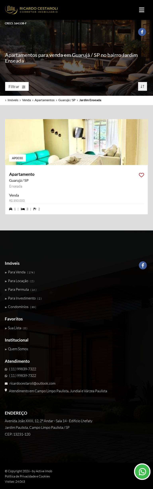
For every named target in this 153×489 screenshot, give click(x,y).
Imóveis (13, 100)
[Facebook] (143, 266)
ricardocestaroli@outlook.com (32, 383)
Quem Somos (18, 349)
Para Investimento (25, 298)
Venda (26, 100)
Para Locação (21, 281)
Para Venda (21, 272)
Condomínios (22, 306)
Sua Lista (17, 328)
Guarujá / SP (67, 100)
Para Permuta (22, 289)
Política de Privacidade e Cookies (27, 476)
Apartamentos (45, 100)
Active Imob (44, 471)
